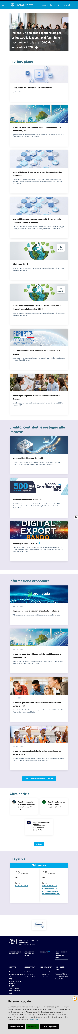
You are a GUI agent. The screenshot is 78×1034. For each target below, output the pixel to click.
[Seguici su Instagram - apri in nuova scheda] (58, 5)
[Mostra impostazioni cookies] (76, 517)
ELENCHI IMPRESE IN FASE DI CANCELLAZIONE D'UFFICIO (61, 955)
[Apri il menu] (3, 5)
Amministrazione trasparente (15, 953)
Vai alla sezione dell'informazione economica (39, 779)
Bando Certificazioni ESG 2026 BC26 (27, 499)
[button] (69, 5)
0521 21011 (31, 976)
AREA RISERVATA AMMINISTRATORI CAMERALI (29, 954)
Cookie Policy (33, 1019)
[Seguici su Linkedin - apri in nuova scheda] (50, 5)
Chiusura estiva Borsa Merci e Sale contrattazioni (32, 87)
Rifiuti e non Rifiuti (20, 264)
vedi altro (39, 844)
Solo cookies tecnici (16, 1026)
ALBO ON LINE (44, 952)
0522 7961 (60, 979)
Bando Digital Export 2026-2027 (26, 543)
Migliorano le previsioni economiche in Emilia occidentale (36, 610)
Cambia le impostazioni (49, 1026)
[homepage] (22, 5)
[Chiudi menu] (71, 3)
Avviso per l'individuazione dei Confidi (28, 458)
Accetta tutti (32, 1026)
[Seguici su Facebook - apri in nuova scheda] (54, 5)
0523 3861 (45, 976)
